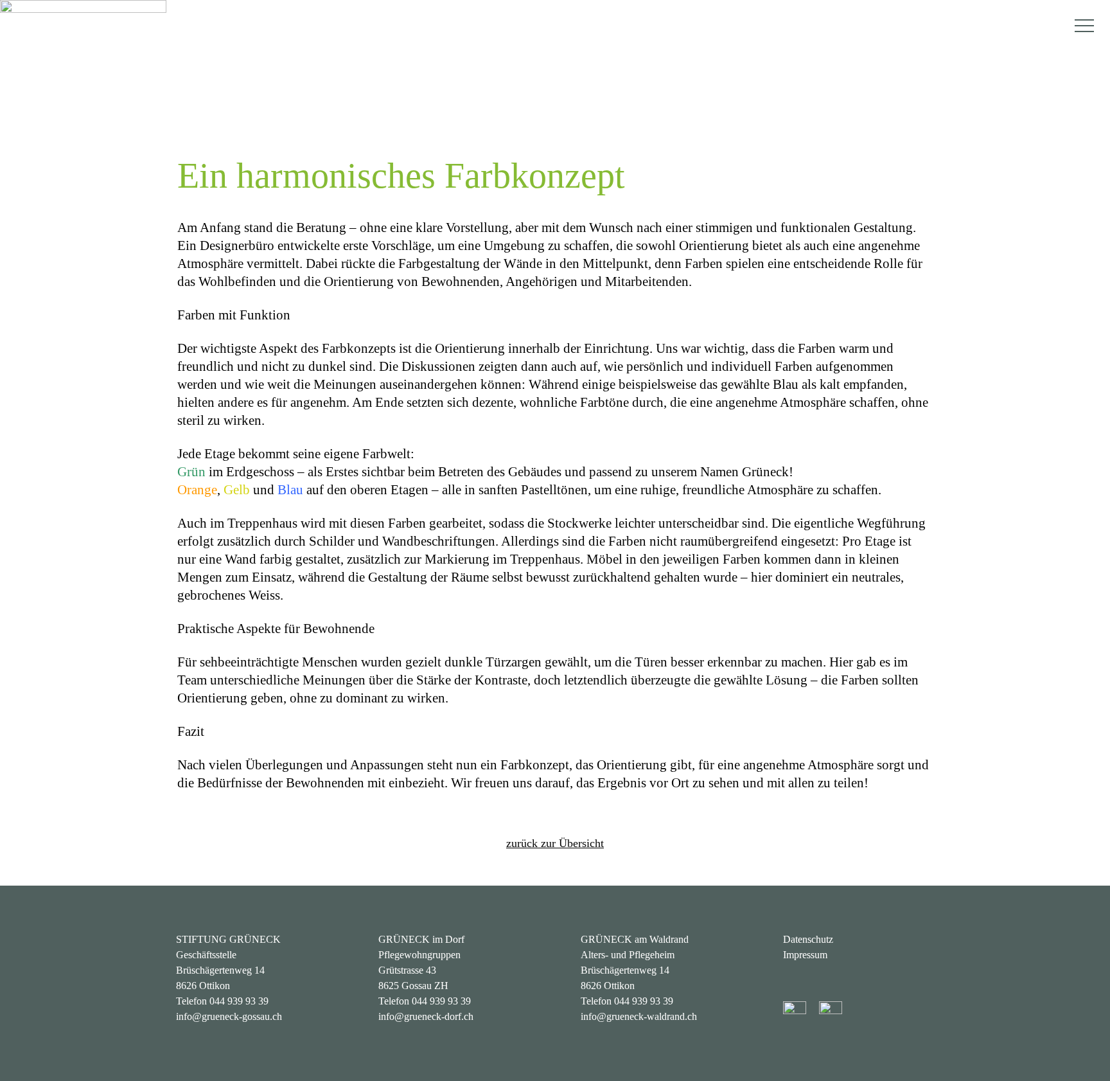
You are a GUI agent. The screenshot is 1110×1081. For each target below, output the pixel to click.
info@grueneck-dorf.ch (425, 1016)
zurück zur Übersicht (555, 843)
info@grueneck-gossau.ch (229, 1016)
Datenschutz (808, 939)
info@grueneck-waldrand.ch (639, 1016)
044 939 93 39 (239, 1001)
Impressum (805, 954)
